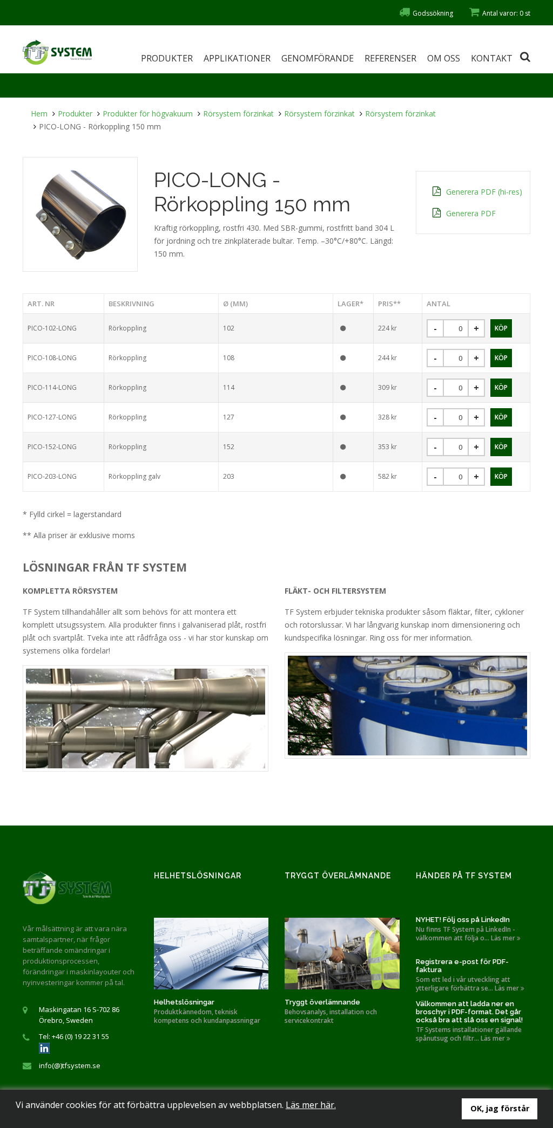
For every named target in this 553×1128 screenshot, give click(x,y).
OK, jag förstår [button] (499, 1108)
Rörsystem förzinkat (238, 113)
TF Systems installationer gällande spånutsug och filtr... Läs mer (469, 1034)
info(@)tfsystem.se (69, 1065)
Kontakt (491, 58)
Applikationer (237, 58)
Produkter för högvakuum (148, 113)
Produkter (167, 58)
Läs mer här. (311, 1105)
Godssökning (433, 13)
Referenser (390, 58)
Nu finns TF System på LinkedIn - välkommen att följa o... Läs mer (466, 934)
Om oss (443, 58)
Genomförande (317, 58)
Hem (39, 113)
